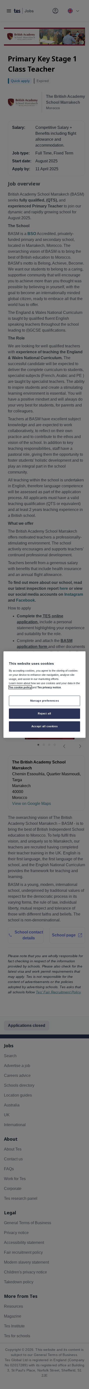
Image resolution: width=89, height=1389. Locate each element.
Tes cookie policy (20, 687)
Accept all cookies (44, 726)
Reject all (44, 713)
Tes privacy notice (49, 687)
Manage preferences (44, 700)
